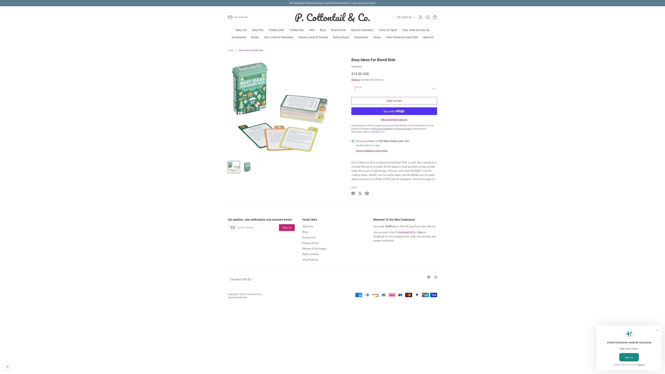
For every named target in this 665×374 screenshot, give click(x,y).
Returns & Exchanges (314, 248)
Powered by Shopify (237, 297)
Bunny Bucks (341, 37)
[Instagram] (435, 277)
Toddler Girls (276, 30)
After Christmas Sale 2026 (402, 37)
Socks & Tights (388, 30)
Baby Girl (241, 30)
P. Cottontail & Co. (253, 294)
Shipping (355, 79)
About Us (307, 226)
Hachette (356, 66)
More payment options (394, 119)
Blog (305, 232)
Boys (323, 30)
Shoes (377, 37)
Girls (312, 30)
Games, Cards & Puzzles (313, 37)
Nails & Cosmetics (362, 30)
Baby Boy (258, 30)
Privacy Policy (310, 243)
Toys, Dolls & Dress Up (415, 30)
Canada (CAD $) (240, 279)
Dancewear (361, 37)
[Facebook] (428, 277)
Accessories (239, 37)
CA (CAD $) (404, 17)
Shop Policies (310, 259)
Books (255, 37)
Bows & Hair (338, 30)
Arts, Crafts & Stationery (278, 37)
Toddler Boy (296, 30)
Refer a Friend (310, 254)
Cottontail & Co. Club (410, 232)
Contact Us (308, 237)
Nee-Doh (428, 37)
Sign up (287, 227)
